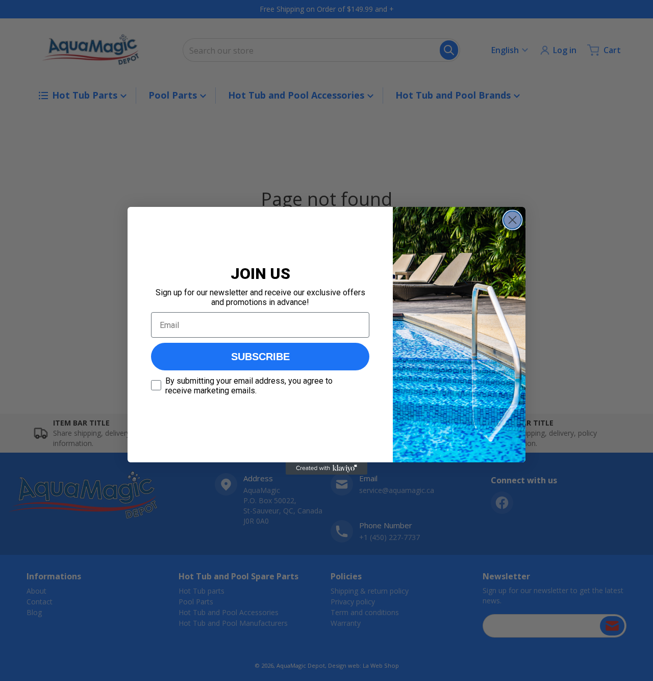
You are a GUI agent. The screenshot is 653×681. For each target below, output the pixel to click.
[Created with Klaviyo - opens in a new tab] (326, 468)
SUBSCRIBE (260, 356)
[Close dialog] (512, 220)
